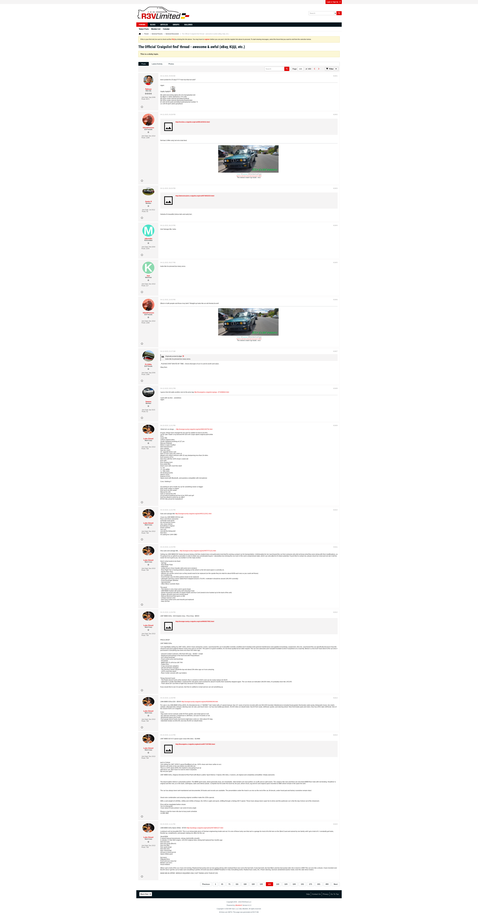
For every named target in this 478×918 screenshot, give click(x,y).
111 (237, 884)
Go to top (335, 894)
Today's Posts (144, 29)
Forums (142, 25)
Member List (155, 29)
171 (310, 884)
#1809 (335, 425)
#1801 (335, 76)
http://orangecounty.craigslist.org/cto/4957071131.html (198, 551)
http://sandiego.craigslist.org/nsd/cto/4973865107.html (205, 828)
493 (327, 884)
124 (294, 884)
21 (222, 884)
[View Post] (183, 356)
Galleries (188, 25)
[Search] (339, 13)
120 (261, 884)
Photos (171, 64)
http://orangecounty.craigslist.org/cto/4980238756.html (194, 429)
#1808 (335, 388)
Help (308, 894)
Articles (164, 25)
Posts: (144, 99)
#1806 (335, 300)
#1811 (335, 547)
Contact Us (316, 894)
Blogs (152, 25)
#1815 (335, 824)
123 (285, 884)
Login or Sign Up (332, 2)
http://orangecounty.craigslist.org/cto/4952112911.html (193, 514)
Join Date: (145, 97)
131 (302, 884)
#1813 (335, 698)
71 (229, 884)
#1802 (335, 114)
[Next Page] (318, 69)
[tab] (143, 64)
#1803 (335, 188)
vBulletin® (238, 905)
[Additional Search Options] (335, 13)
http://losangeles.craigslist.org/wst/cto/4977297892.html (195, 744)
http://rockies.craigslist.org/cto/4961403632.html (193, 122)
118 (245, 884)
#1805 (335, 262)
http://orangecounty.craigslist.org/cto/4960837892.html (195, 621)
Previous (206, 884)
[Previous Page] (314, 69)
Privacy (326, 894)
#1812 (335, 612)
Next (336, 884)
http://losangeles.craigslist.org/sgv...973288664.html (211, 392)
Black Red (144, 894)
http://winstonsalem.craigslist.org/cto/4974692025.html (195, 196)
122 (277, 884)
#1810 (335, 510)
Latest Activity (157, 64)
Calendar (166, 29)
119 (253, 884)
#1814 (335, 735)
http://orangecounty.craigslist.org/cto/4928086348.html (199, 702)
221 (318, 884)
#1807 (335, 351)
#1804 (335, 225)
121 (269, 884)
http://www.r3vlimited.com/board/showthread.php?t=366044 (249, 176)
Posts (143, 64)
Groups (176, 25)
